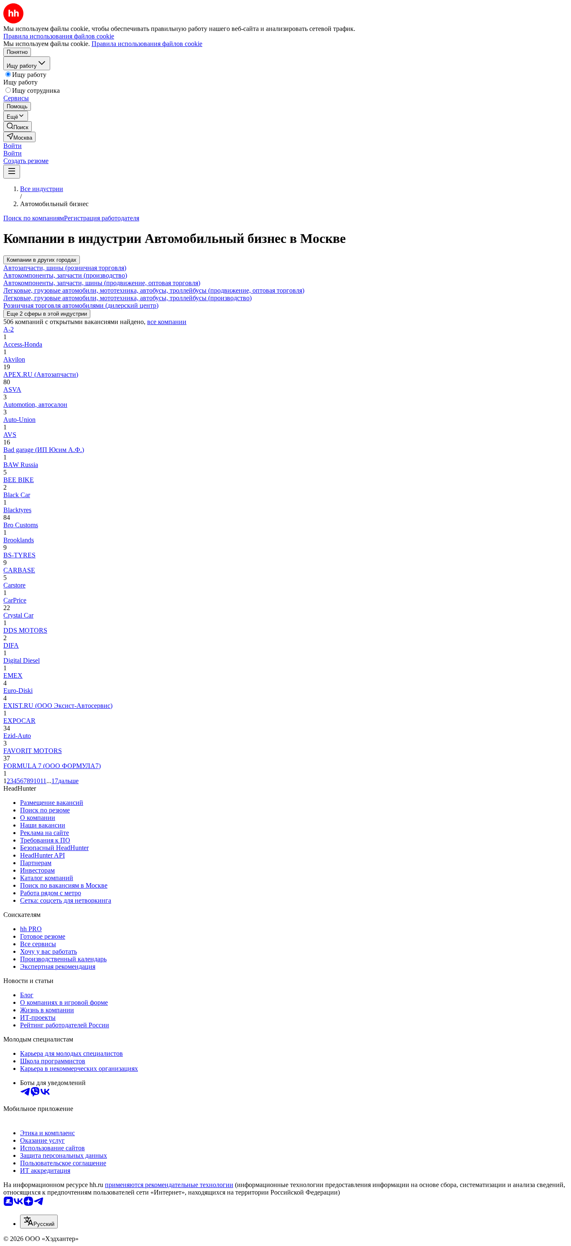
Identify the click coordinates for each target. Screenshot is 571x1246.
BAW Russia (20, 464)
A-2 (8, 329)
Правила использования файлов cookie (147, 43)
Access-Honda (22, 344)
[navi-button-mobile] (11, 172)
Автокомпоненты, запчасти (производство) (65, 275)
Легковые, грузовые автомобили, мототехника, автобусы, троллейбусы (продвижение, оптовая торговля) (153, 290)
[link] (17, 126)
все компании (166, 321)
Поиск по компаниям (33, 218)
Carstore (14, 585)
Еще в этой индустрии (47, 314)
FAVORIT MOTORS (32, 750)
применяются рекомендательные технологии (169, 1184)
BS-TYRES (19, 555)
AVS (9, 434)
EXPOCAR (19, 720)
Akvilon (14, 359)
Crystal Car (18, 615)
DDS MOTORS (25, 630)
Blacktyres (17, 509)
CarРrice (14, 600)
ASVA (12, 389)
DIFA (11, 645)
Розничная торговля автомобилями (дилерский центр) (80, 305)
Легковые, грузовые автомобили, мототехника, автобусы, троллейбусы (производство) (127, 297)
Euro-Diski (18, 690)
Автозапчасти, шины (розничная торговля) (64, 267)
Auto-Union (19, 419)
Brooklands (18, 540)
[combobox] (39, 1221)
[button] (12, 145)
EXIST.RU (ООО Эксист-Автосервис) (57, 705)
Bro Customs (20, 525)
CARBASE (19, 570)
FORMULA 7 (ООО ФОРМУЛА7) (52, 765)
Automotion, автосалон (35, 404)
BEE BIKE (18, 479)
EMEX (13, 675)
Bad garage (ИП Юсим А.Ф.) (43, 449)
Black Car (16, 494)
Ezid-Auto (17, 735)
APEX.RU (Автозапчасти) (40, 374)
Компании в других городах (41, 260)
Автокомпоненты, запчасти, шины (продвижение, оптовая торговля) (101, 282)
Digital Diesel (21, 660)
